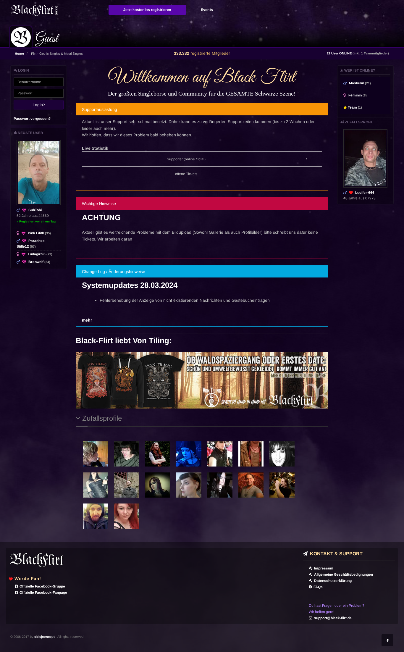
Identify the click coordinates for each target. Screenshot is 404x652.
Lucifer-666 (364, 193)
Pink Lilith (39, 233)
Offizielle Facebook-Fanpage (42, 592)
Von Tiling (151, 340)
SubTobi (35, 210)
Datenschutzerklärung (332, 581)
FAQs (317, 587)
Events (207, 10)
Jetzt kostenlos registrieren (147, 10)
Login (39, 104)
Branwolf (39, 262)
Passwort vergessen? (32, 119)
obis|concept (44, 636)
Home (19, 53)
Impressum (322, 568)
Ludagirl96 (40, 254)
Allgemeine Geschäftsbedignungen (342, 574)
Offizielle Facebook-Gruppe (41, 586)
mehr (87, 320)
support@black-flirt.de (332, 618)
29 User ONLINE (358, 53)
